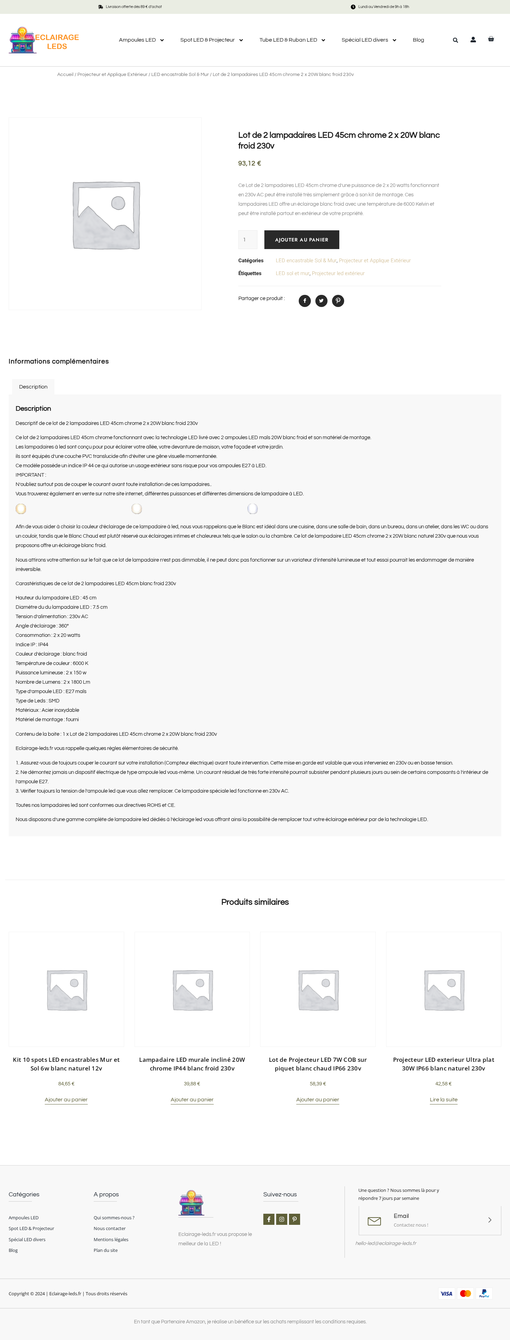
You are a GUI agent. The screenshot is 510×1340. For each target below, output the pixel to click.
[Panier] (491, 39)
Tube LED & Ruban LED (288, 40)
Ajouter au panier (302, 239)
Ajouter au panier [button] (66, 1099)
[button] (455, 40)
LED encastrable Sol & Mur (180, 74)
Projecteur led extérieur (338, 273)
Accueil (65, 74)
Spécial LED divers (365, 40)
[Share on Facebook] (305, 301)
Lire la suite (444, 1099)
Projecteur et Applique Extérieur (112, 74)
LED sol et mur (292, 273)
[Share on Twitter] (321, 301)
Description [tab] (33, 387)
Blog (418, 40)
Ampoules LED (137, 40)
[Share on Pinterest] (338, 301)
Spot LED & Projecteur (207, 40)
